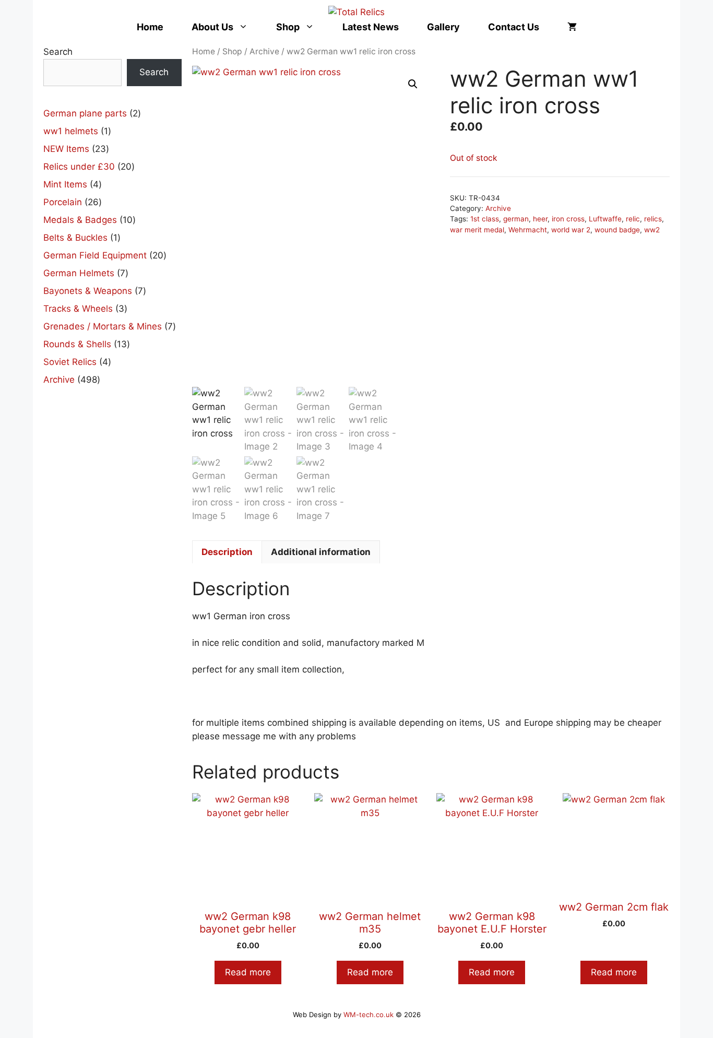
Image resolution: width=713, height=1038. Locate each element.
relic (633, 219)
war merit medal (477, 230)
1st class (484, 219)
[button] (412, 84)
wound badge (617, 230)
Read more (248, 972)
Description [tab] (227, 552)
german (516, 219)
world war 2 (570, 230)
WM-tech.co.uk (368, 1014)
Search (58, 51)
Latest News (370, 26)
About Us (212, 26)
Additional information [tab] (321, 552)
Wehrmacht (527, 230)
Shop (288, 26)
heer (540, 219)
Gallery (443, 26)
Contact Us (513, 26)
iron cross (568, 219)
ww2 (652, 230)
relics (653, 219)
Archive (264, 51)
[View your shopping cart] (572, 27)
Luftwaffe (605, 219)
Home (150, 26)
